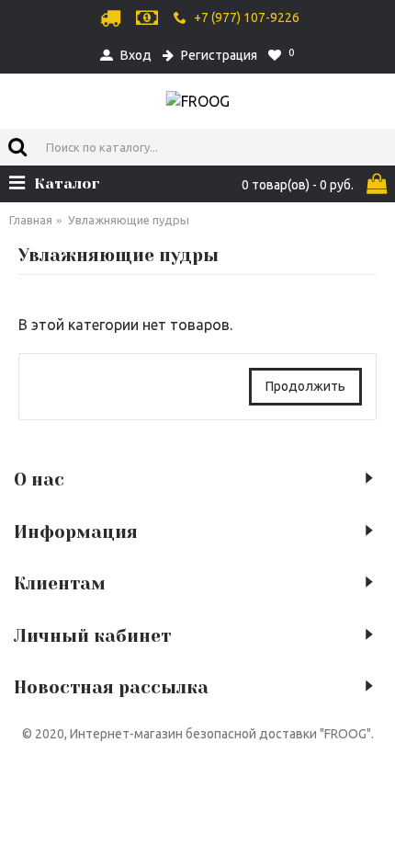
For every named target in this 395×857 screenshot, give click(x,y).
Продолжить (305, 386)
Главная (30, 219)
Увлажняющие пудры (128, 219)
